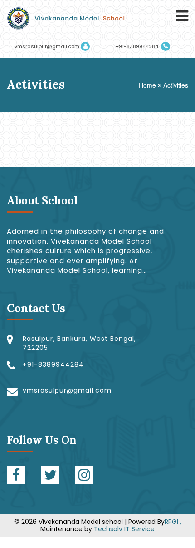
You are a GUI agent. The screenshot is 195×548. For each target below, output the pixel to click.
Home (147, 85)
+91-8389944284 (138, 46)
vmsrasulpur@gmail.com (47, 46)
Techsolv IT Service (123, 528)
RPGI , (173, 521)
